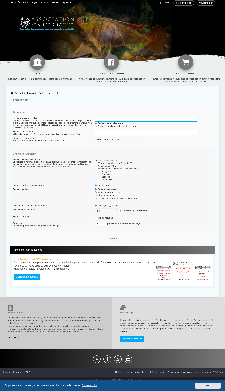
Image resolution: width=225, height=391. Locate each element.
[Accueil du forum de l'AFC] (42, 23)
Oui (99, 185)
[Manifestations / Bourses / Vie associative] (153, 168)
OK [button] (207, 385)
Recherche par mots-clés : (25, 118)
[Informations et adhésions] (183, 270)
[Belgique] (153, 177)
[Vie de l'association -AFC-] (153, 160)
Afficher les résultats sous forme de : (30, 205)
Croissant (126, 210)
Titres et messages (106, 189)
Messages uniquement (108, 192)
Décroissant (141, 210)
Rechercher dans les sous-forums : (30, 185)
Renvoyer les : (20, 223)
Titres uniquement (106, 195)
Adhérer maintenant (27, 276)
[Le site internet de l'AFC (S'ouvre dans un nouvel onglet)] (37, 62)
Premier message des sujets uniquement (117, 198)
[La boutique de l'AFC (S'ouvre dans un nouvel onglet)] (185, 62)
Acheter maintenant (132, 338)
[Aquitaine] (153, 174)
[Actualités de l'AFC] (153, 166)
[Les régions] (153, 171)
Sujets (114, 205)
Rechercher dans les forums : (27, 159)
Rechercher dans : (22, 189)
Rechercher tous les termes (110, 123)
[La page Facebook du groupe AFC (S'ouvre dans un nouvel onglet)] (111, 62)
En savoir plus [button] (89, 385)
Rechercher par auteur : (24, 131)
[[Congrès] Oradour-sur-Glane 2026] (153, 163)
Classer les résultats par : (25, 209)
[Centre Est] (153, 179)
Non (107, 185)
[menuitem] (46, 2)
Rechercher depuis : (22, 216)
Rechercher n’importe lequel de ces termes (118, 126)
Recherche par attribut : (24, 138)
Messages (102, 205)
